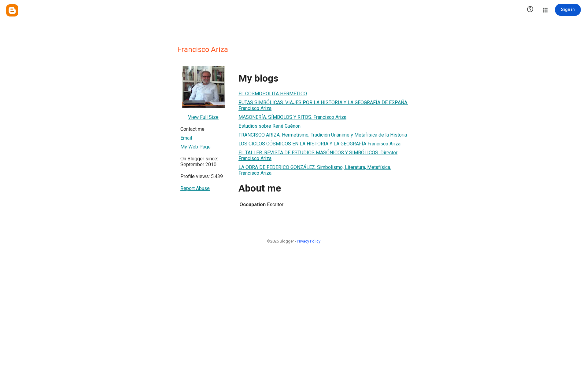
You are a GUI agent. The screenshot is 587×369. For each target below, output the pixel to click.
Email (186, 138)
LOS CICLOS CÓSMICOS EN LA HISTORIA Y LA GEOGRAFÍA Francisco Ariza (319, 144)
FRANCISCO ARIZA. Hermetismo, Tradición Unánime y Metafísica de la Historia (322, 135)
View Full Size (203, 117)
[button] (530, 9)
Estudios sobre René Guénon (269, 126)
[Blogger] (12, 10)
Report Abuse (195, 188)
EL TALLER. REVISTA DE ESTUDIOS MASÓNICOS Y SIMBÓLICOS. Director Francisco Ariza (317, 155)
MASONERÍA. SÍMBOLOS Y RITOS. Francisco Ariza (292, 117)
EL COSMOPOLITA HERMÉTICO (272, 94)
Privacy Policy (308, 241)
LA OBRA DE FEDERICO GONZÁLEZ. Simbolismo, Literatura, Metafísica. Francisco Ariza (314, 170)
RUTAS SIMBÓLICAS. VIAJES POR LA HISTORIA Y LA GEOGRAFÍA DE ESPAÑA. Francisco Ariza (323, 105)
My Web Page (195, 147)
